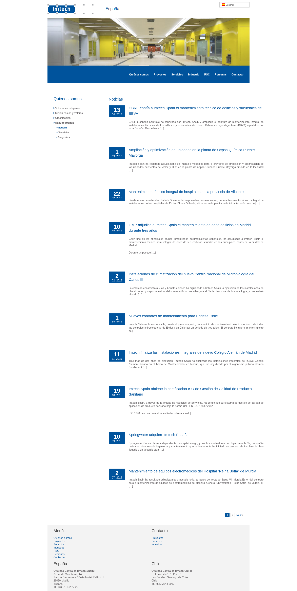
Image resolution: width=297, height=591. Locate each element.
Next (238, 515)
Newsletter (64, 132)
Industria (59, 547)
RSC (56, 550)
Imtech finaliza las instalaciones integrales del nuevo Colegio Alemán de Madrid (193, 352)
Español (229, 5)
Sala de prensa (64, 122)
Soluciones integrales (67, 108)
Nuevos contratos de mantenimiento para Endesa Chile (173, 316)
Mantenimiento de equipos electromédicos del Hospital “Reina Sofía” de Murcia (192, 471)
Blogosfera (64, 137)
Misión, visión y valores (69, 113)
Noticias (62, 127)
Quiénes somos (68, 99)
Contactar (59, 557)
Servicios (59, 544)
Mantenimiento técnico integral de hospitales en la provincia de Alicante (186, 192)
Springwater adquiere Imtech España (159, 435)
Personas (59, 554)
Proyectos (59, 541)
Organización (63, 117)
